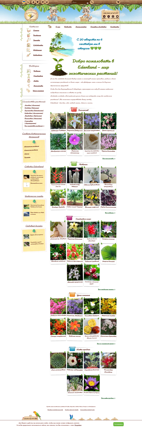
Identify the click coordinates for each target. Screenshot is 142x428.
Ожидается (38, 76)
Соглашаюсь (118, 424)
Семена (36, 30)
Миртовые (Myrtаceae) (33, 116)
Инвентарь (37, 55)
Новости (68, 27)
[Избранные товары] (37, 2)
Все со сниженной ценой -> (106, 343)
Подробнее (78, 425)
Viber (108, 18)
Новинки (37, 71)
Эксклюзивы (38, 86)
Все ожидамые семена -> (106, 289)
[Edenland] (31, 14)
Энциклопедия (81, 27)
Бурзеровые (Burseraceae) (34, 110)
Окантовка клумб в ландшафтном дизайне (37, 243)
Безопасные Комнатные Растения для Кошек (37, 205)
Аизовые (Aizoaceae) (32, 105)
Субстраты (38, 45)
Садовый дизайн (34, 225)
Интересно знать (34, 196)
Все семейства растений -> (34, 126)
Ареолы (26, 154)
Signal (117, 18)
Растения (37, 35)
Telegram (104, 18)
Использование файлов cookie (87, 409)
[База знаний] (43, 2)
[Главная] (50, 26)
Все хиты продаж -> (108, 398)
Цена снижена (38, 91)
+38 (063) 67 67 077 (110, 13)
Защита (36, 40)
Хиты (36, 81)
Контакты (114, 27)
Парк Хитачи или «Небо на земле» (37, 213)
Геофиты (27, 157)
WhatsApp (113, 18)
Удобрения (37, 50)
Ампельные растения (31, 150)
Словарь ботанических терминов (34, 135)
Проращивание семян (36, 183)
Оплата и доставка (98, 27)
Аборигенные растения (31, 146)
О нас (58, 27)
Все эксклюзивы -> (108, 158)
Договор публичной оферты (71, 409)
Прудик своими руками (36, 234)
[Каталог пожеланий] (47, 2)
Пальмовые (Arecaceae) (33, 118)
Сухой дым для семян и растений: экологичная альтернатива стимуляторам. (36, 178)
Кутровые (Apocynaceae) (34, 113)
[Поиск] (92, 2)
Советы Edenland (34, 166)
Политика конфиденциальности (55, 409)
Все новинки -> (110, 213)
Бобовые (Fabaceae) (32, 108)
